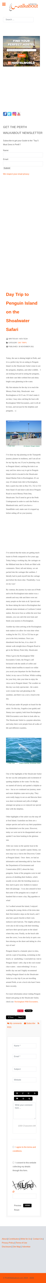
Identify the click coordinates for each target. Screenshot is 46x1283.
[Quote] (17, 1099)
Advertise (26, 1247)
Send (27, 1205)
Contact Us (37, 1239)
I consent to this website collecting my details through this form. (24, 1167)
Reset (16, 1210)
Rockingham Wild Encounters (26, 1002)
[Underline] (29, 1093)
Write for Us (26, 1239)
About (4, 1239)
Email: (6, 159)
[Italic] (23, 1093)
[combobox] (18, 19)
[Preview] (29, 1099)
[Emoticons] (23, 1099)
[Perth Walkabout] (23, 7)
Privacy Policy (8, 1243)
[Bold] (17, 1093)
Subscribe (31, 1023)
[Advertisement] (18, 88)
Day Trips (22, 343)
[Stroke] (35, 1093)
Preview (17, 1205)
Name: (6, 150)
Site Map (16, 1247)
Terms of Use (21, 1243)
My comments (15, 1023)
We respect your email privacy (16, 174)
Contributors (13, 1239)
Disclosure (6, 1247)
